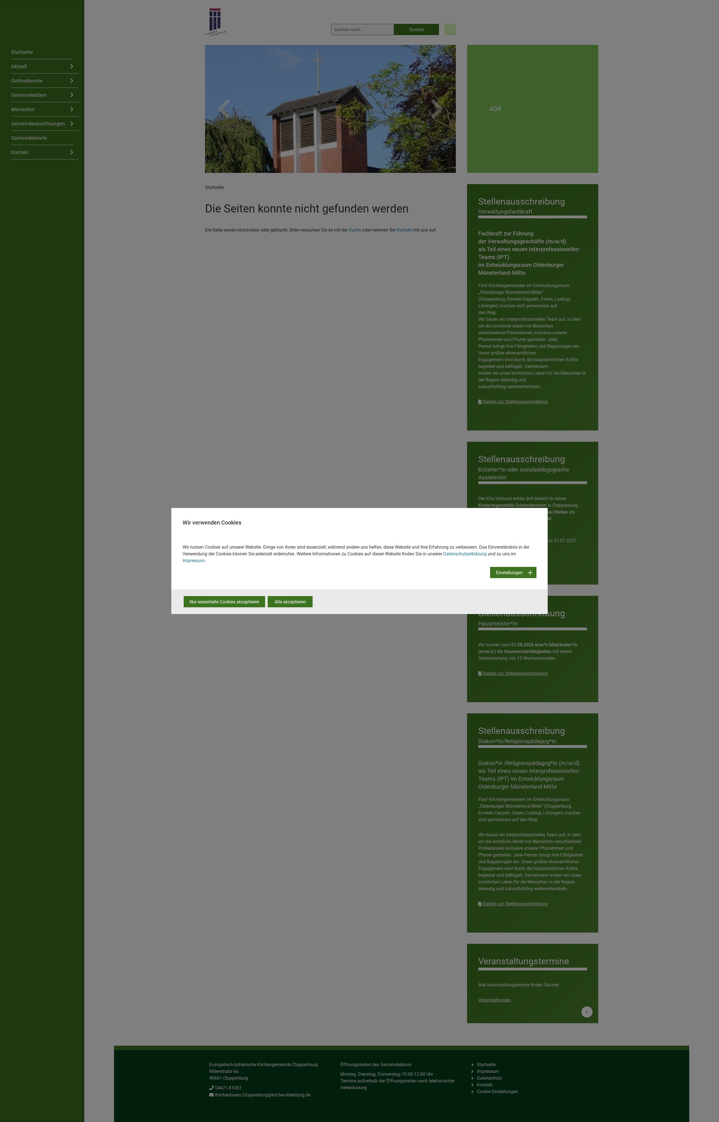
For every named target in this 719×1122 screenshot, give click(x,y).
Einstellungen (509, 572)
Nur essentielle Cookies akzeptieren (224, 601)
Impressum (194, 560)
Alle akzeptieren (290, 601)
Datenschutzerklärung (465, 554)
